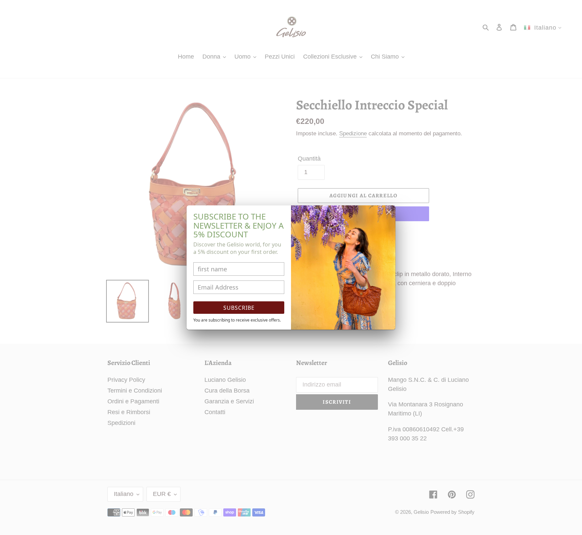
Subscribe (239, 307)
